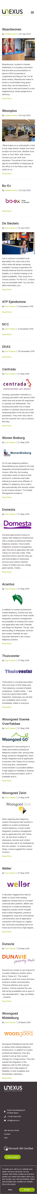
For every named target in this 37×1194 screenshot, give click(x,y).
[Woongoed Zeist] (18, 808)
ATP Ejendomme (14, 302)
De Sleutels (10, 223)
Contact (7, 1134)
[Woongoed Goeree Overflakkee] (15, 737)
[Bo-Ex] (17, 201)
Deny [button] (10, 1190)
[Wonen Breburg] (17, 453)
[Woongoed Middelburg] (18, 1033)
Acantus (8, 584)
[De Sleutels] (18, 243)
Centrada (9, 369)
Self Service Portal (11, 1130)
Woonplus (9, 111)
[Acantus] (17, 599)
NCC (5, 324)
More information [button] (9, 1184)
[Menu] (32, 12)
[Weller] (18, 884)
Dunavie (8, 944)
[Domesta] (17, 524)
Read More (7, 98)
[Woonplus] (18, 130)
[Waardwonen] (18, 49)
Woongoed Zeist (14, 793)
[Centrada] (17, 384)
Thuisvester (11, 656)
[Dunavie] (18, 959)
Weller (6, 868)
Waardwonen (11, 29)
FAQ (5, 1138)
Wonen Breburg (13, 438)
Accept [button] (27, 1190)
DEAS (6, 347)
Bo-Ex (6, 186)
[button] (11, 1098)
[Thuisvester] (18, 671)
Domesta (8, 509)
